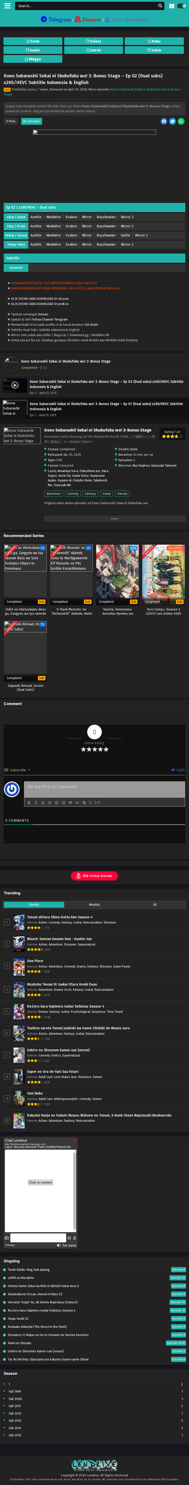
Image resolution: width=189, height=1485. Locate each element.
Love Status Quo (65, 1077)
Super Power (121, 966)
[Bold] (29, 803)
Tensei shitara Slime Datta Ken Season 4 (60, 917)
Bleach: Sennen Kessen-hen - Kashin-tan (59, 939)
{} (90, 802)
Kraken (71, 217)
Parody (122, 493)
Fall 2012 (15, 1413)
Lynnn (31, 89)
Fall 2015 (15, 1435)
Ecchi (67, 989)
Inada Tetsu (80, 475)
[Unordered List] (63, 803)
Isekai (106, 493)
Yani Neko (35, 1093)
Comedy (73, 493)
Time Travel (115, 1011)
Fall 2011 (15, 1406)
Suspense (98, 1011)
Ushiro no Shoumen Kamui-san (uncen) (58, 1050)
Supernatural (86, 944)
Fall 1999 (15, 1391)
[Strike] (49, 803)
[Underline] (42, 803)
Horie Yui (64, 475)
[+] (97, 802)
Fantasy (90, 493)
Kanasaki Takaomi (163, 465)
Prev (11, 121)
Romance (84, 1077)
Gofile (125, 235)
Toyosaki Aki (62, 485)
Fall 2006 (15, 1399)
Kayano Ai (64, 480)
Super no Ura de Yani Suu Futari (53, 1072)
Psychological (80, 1011)
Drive (134, 449)
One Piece (35, 961)
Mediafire (53, 217)
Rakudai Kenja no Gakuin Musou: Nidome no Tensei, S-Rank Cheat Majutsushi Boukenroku (99, 1115)
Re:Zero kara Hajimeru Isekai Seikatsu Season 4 (65, 1006)
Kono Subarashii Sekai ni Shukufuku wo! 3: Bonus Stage (65, 361)
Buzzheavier (106, 217)
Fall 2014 (15, 1428)
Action (43, 922)
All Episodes (31, 121)
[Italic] (35, 803)
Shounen (110, 922)
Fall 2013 (15, 1420)
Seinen (97, 1077)
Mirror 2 (127, 217)
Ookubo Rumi (82, 480)
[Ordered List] (56, 803)
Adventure (54, 493)
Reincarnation (92, 922)
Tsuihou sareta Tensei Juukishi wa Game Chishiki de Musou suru (78, 1028)
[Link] (84, 803)
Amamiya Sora (68, 471)
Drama (81, 966)
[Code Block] (77, 803)
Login (180, 770)
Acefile (36, 217)
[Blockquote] (70, 803)
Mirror (87, 217)
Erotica (56, 1055)
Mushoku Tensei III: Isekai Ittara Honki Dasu (62, 984)
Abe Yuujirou (141, 465)
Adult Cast (45, 1077)
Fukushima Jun (89, 471)
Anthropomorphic (66, 1099)
